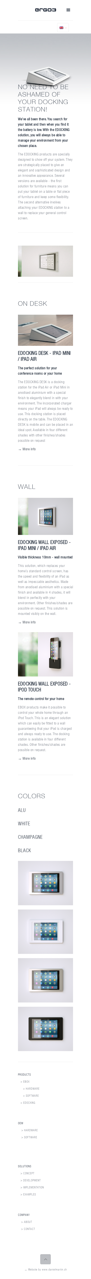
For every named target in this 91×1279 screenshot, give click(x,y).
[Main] (45, 10)
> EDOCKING (26, 1102)
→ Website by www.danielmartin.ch (45, 1269)
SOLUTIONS (24, 1166)
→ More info (27, 449)
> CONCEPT (26, 1173)
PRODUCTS (24, 1074)
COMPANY (24, 1215)
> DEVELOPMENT (29, 1180)
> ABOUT (26, 1222)
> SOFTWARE (28, 1095)
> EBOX (24, 1081)
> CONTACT (28, 1229)
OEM (20, 1123)
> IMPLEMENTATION (31, 1187)
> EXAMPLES (27, 1194)
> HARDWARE (29, 1088)
